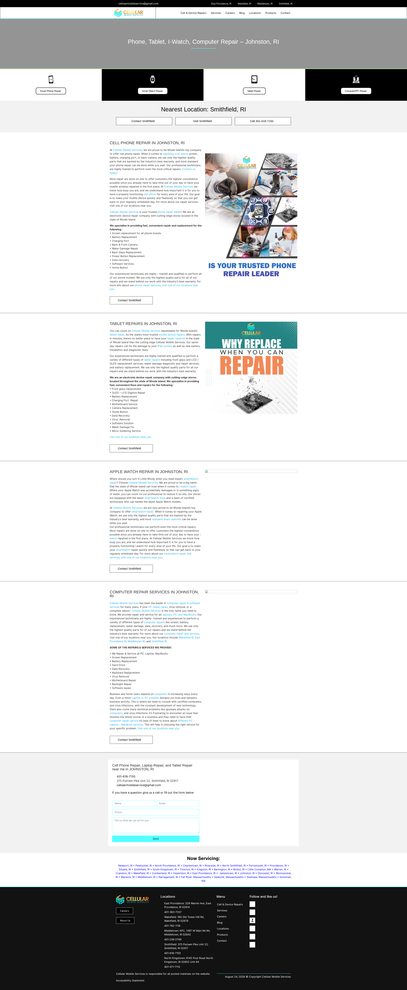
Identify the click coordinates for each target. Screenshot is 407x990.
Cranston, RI (123, 873)
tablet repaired (176, 338)
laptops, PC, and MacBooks (179, 614)
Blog (242, 12)
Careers (230, 12)
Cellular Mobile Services (127, 150)
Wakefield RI (186, 637)
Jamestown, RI (228, 873)
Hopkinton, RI (181, 873)
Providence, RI (278, 865)
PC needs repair (158, 606)
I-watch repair (187, 486)
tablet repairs (152, 359)
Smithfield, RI (142, 869)
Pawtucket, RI (143, 865)
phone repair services (148, 285)
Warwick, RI (128, 877)
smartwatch (123, 549)
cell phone (150, 194)
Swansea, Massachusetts (261, 877)
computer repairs (154, 622)
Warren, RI (280, 869)
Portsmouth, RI (258, 865)
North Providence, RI (167, 865)
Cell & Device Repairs (193, 12)
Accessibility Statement (130, 980)
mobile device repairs (172, 334)
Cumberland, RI (161, 873)
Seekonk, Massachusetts (229, 877)
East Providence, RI (204, 873)
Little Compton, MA (259, 869)
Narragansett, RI (168, 877)
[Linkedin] (252, 904)
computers (160, 694)
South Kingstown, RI (165, 869)
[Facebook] (252, 928)
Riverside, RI (212, 865)
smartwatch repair (143, 511)
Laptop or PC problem (145, 697)
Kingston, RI (204, 869)
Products (270, 12)
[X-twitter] (252, 936)
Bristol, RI (239, 869)
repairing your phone (175, 153)
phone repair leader (169, 211)
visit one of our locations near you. (131, 436)
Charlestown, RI (192, 865)
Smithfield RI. (159, 641)
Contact (285, 12)
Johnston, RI (247, 873)
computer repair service (124, 720)
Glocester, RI (265, 873)
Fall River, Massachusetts (196, 877)
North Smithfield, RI (234, 865)
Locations (255, 12)
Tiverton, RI (187, 869)
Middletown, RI (146, 877)
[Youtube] (252, 945)
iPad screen (165, 346)
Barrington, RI (222, 869)
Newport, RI (125, 865)
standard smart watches (166, 519)
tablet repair (117, 334)
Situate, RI (125, 869)
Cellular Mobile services (146, 330)
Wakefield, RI (141, 873)
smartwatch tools (155, 497)
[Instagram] (252, 912)
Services (216, 12)
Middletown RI (136, 641)
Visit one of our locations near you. (159, 728)
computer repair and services (181, 633)
